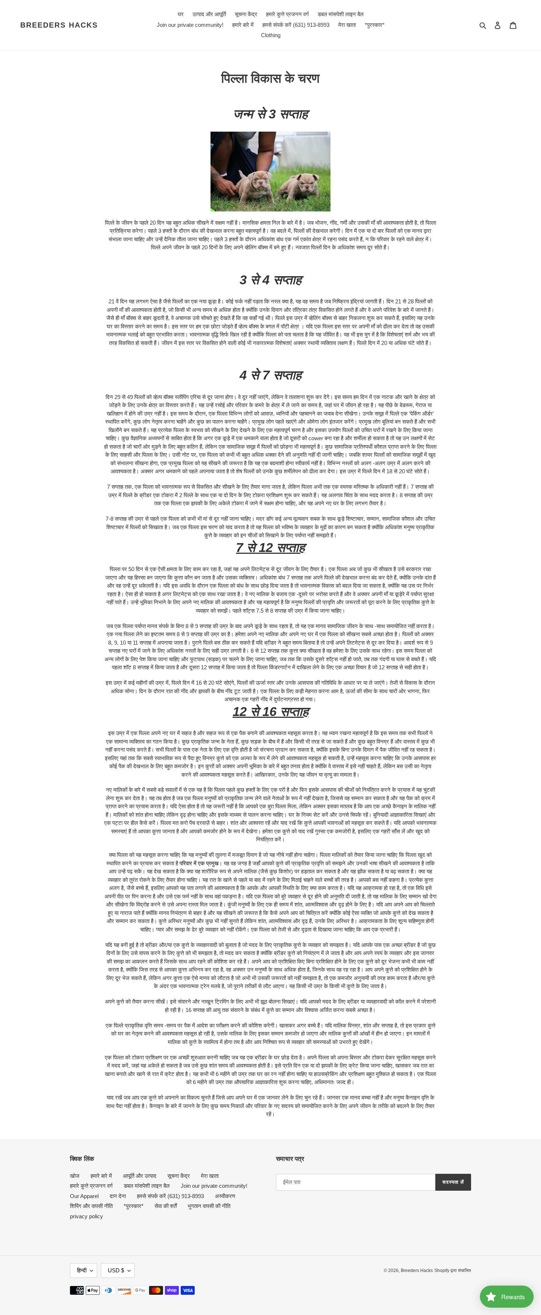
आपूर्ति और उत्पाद (139, 1176)
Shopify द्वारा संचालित (452, 1270)
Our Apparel (84, 1196)
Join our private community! (214, 1186)
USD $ (116, 1270)
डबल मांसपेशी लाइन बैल (147, 1186)
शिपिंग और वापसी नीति (91, 1206)
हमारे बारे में (101, 1176)
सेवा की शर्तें (166, 1206)
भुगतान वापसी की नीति (209, 1206)
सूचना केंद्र (178, 1176)
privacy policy (86, 1216)
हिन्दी (81, 1270)
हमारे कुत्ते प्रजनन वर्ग (91, 1186)
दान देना (118, 1196)
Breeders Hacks (59, 25)
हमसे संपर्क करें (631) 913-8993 (170, 1196)
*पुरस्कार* (134, 1206)
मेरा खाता (210, 1176)
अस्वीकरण (225, 1196)
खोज (74, 1176)
